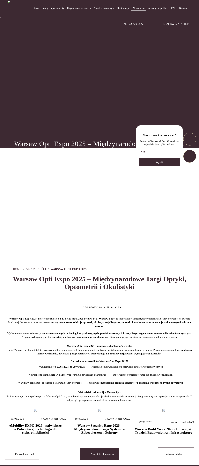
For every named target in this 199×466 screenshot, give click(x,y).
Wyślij (159, 162)
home (16, 269)
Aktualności (36, 269)
